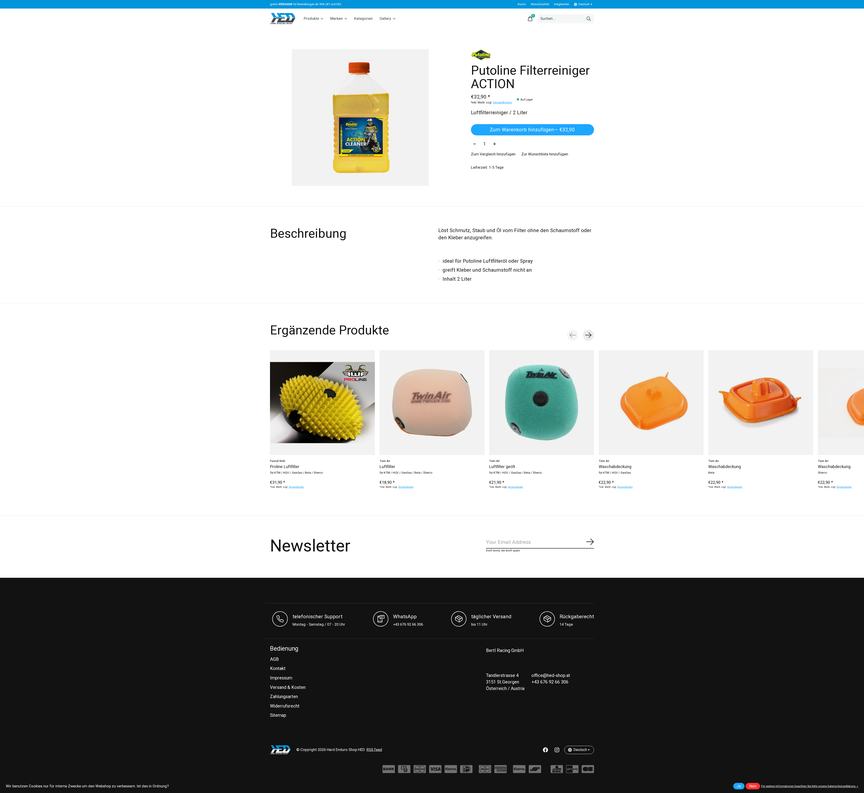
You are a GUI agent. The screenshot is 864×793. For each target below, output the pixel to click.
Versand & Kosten (288, 687)
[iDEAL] (466, 771)
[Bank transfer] (388, 771)
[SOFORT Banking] (451, 771)
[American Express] (500, 771)
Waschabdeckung (615, 467)
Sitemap (278, 715)
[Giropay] (572, 771)
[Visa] (435, 771)
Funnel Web (277, 461)
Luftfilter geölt (502, 467)
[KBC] (557, 771)
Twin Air (385, 461)
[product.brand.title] (532, 54)
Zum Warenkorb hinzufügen (532, 129)
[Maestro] (485, 771)
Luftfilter (387, 467)
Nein (753, 786)
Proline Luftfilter (284, 467)
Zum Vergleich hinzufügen (493, 154)
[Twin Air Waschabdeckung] (651, 402)
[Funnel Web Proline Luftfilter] (322, 402)
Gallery (385, 18)
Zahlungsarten (284, 696)
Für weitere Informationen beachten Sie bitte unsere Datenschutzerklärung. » (809, 786)
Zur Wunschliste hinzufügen (544, 154)
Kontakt (278, 668)
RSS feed (374, 750)
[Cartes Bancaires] (588, 771)
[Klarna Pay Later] (519, 771)
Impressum (281, 678)
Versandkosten (502, 103)
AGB (274, 659)
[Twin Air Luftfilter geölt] (541, 402)
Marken (336, 18)
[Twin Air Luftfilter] (432, 402)
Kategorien (363, 18)
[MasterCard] (420, 771)
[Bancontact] (535, 771)
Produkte (311, 18)
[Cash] (404, 771)
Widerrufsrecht (284, 706)
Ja (739, 786)
